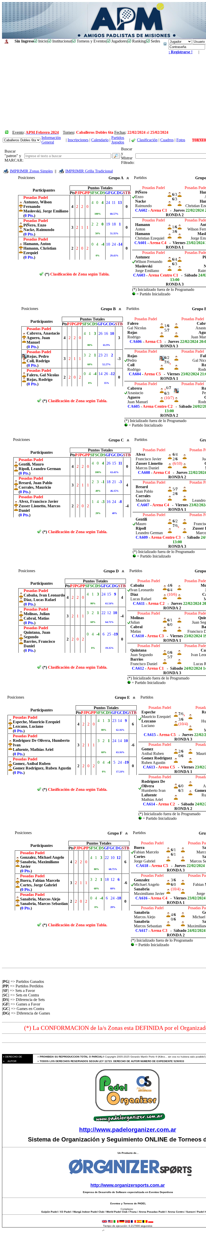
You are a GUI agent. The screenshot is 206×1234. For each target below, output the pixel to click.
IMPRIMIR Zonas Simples (31, 171)
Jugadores (118, 41)
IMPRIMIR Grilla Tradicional (89, 171)
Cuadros (167, 140)
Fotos (180, 140)
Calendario (100, 140)
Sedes (155, 41)
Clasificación (147, 140)
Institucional (61, 41)
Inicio (42, 41)
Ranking (138, 41)
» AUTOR (9, 1061)
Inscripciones (78, 140)
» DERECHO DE (12, 1056)
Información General (51, 139)
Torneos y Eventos (91, 41)
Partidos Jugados (117, 139)
